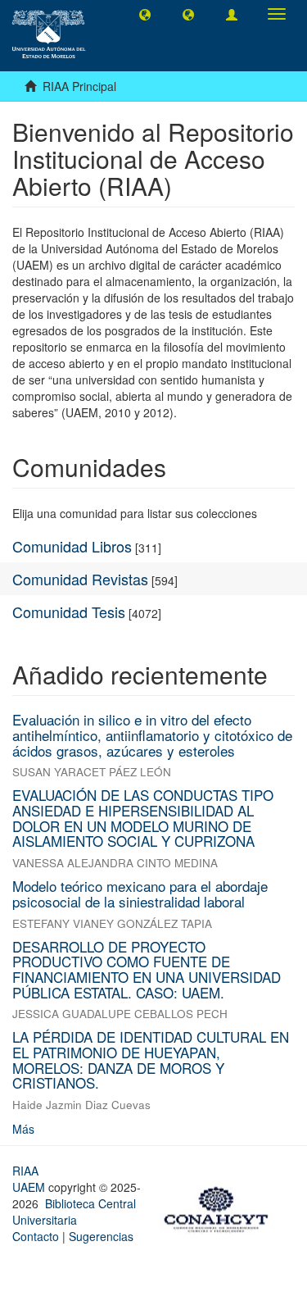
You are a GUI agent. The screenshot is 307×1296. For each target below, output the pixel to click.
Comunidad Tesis (68, 611)
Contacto (35, 1236)
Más (23, 1129)
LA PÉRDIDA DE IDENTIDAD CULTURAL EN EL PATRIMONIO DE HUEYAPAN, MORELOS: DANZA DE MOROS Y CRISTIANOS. (150, 1059)
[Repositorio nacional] (221, 1206)
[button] (145, 14)
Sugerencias (101, 1236)
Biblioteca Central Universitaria (74, 1211)
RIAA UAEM (30, 1178)
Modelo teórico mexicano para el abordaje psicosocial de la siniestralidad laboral (140, 893)
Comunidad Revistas (80, 578)
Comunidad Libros (72, 546)
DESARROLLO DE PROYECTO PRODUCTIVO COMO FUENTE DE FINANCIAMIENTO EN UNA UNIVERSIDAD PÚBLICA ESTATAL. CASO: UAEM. (146, 969)
